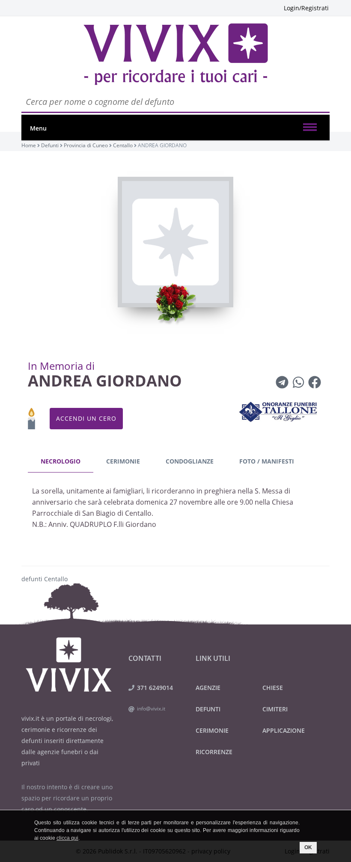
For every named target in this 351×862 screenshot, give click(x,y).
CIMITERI (275, 709)
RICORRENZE (214, 752)
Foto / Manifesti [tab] (266, 461)
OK (308, 847)
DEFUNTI (208, 709)
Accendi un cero (86, 418)
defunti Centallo (44, 579)
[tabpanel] (175, 510)
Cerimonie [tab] (123, 461)
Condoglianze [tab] (190, 461)
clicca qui (67, 838)
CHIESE (272, 688)
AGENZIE (208, 688)
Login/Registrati (306, 8)
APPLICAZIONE (283, 730)
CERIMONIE (212, 730)
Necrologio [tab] (60, 461)
